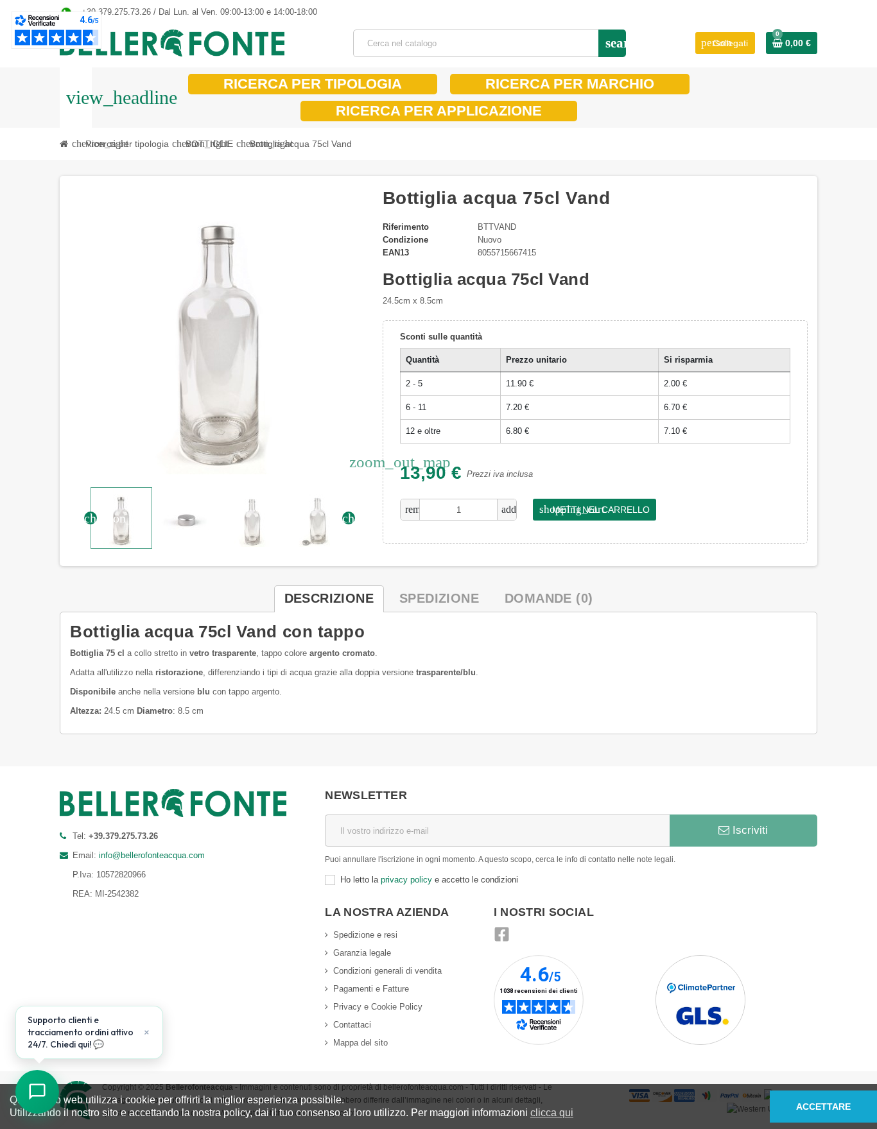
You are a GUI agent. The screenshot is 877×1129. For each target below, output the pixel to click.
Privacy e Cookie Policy (377, 1007)
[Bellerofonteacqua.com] (172, 42)
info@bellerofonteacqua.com (152, 855)
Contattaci (352, 1025)
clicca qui (551, 1112)
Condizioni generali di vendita (387, 971)
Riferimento (406, 227)
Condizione (405, 240)
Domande (549, 598)
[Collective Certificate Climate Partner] (700, 999)
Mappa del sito (360, 1042)
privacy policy (406, 879)
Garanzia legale (362, 953)
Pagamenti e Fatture (371, 989)
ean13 (396, 252)
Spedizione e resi (365, 935)
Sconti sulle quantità (441, 336)
